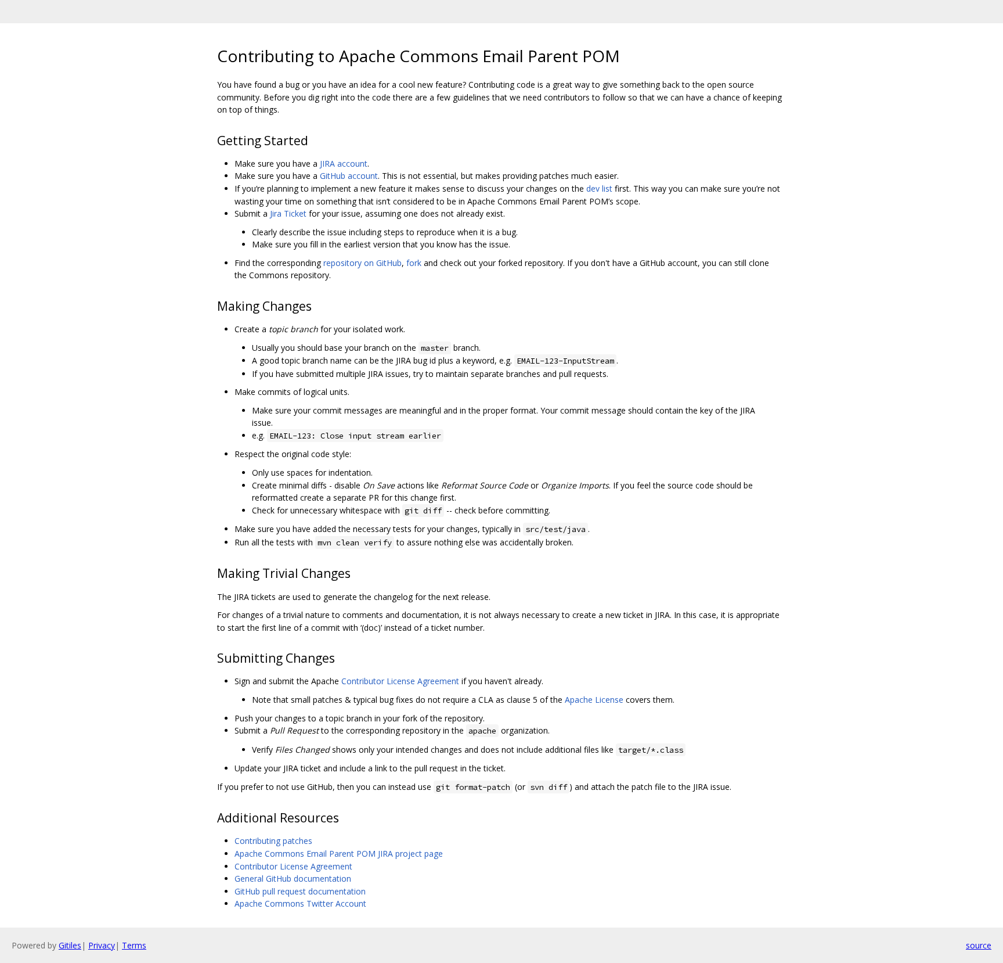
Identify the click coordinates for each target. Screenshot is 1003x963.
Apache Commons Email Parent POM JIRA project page (338, 853)
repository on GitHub (362, 262)
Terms (134, 945)
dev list (599, 188)
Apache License (594, 699)
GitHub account (349, 175)
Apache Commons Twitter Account (300, 903)
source (978, 945)
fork (413, 262)
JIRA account (343, 163)
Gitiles (70, 945)
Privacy (101, 945)
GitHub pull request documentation (300, 891)
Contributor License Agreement (400, 681)
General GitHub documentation (292, 878)
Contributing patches (273, 840)
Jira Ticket (288, 213)
